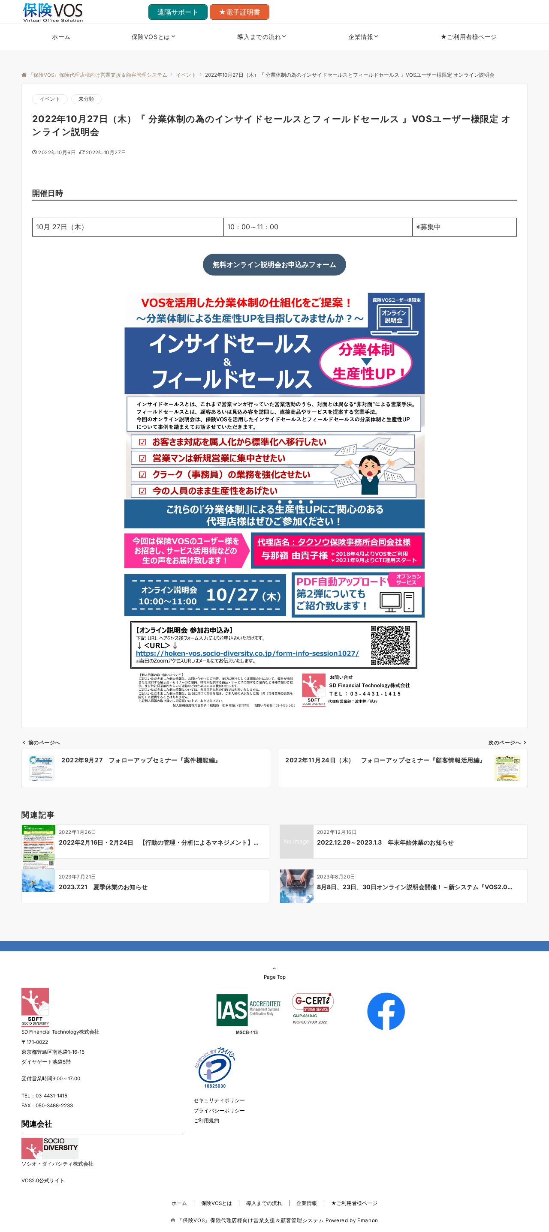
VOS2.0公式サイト (43, 1181)
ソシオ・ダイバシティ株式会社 (57, 1164)
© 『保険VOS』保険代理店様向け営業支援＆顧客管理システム (247, 1220)
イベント (49, 99)
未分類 (86, 99)
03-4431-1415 (51, 1096)
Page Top (275, 977)
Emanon (367, 1220)
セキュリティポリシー (219, 1100)
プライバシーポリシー (219, 1111)
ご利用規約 (206, 1121)
